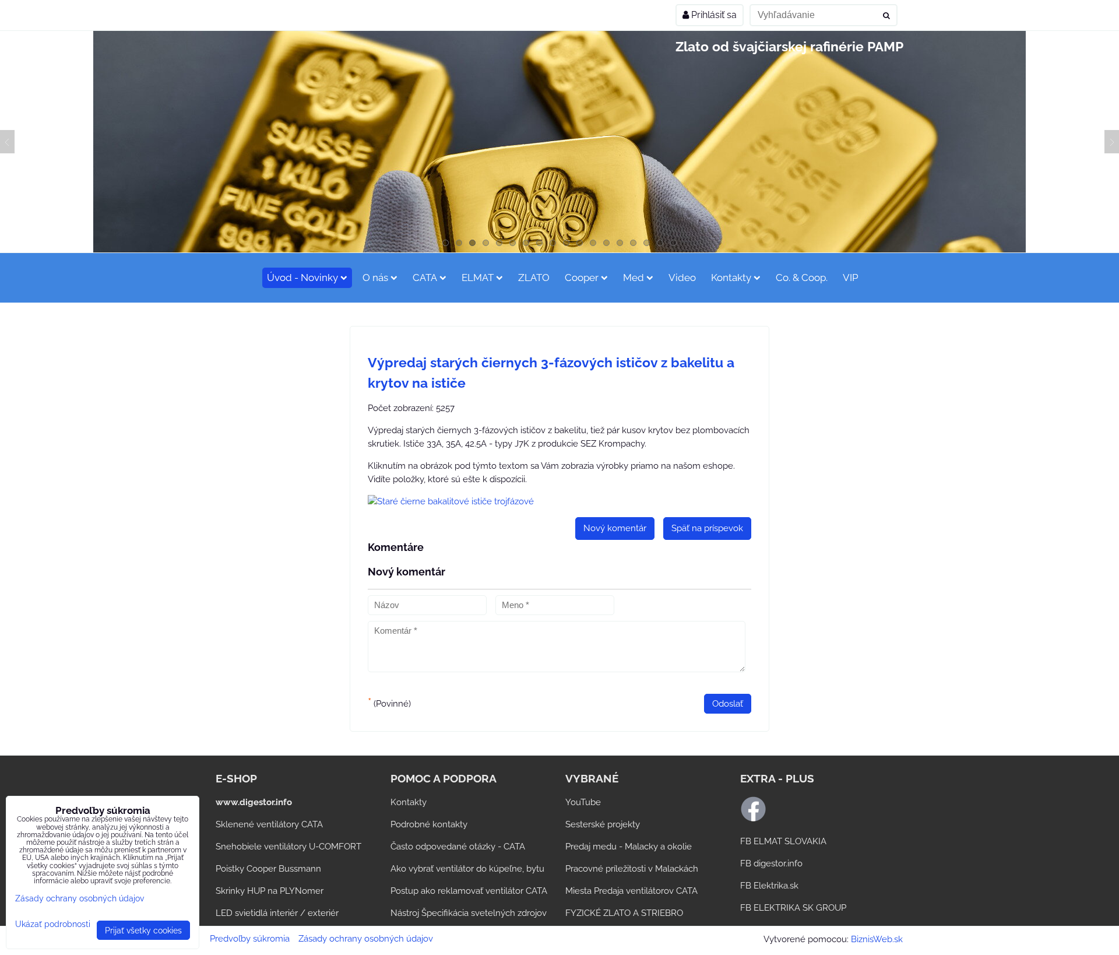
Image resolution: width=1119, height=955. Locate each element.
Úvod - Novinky (302, 277)
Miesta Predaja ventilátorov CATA (631, 891)
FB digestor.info (771, 863)
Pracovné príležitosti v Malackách (631, 868)
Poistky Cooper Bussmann (268, 868)
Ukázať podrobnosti (52, 924)
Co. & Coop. (802, 277)
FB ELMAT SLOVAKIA (783, 841)
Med (633, 277)
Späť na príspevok (707, 528)
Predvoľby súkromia (250, 938)
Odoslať (727, 703)
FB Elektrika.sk (769, 885)
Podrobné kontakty (428, 824)
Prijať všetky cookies (143, 930)
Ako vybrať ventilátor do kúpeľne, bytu (467, 868)
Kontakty (731, 277)
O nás (375, 277)
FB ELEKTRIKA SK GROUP (793, 908)
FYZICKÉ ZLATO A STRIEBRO (624, 913)
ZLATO (534, 277)
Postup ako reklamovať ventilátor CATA (468, 891)
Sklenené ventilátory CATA (269, 824)
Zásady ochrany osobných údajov (365, 938)
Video (682, 277)
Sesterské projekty (602, 824)
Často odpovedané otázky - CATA (457, 846)
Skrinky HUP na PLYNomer (269, 891)
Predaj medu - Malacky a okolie (628, 846)
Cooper (582, 277)
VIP (850, 277)
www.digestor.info (254, 802)
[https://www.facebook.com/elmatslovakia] (753, 819)
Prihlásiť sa (713, 14)
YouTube (583, 802)
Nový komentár (614, 528)
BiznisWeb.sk (877, 939)
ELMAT (478, 277)
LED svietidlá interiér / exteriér (277, 913)
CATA (425, 277)
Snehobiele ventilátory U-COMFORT (288, 846)
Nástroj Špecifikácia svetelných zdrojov (468, 913)
